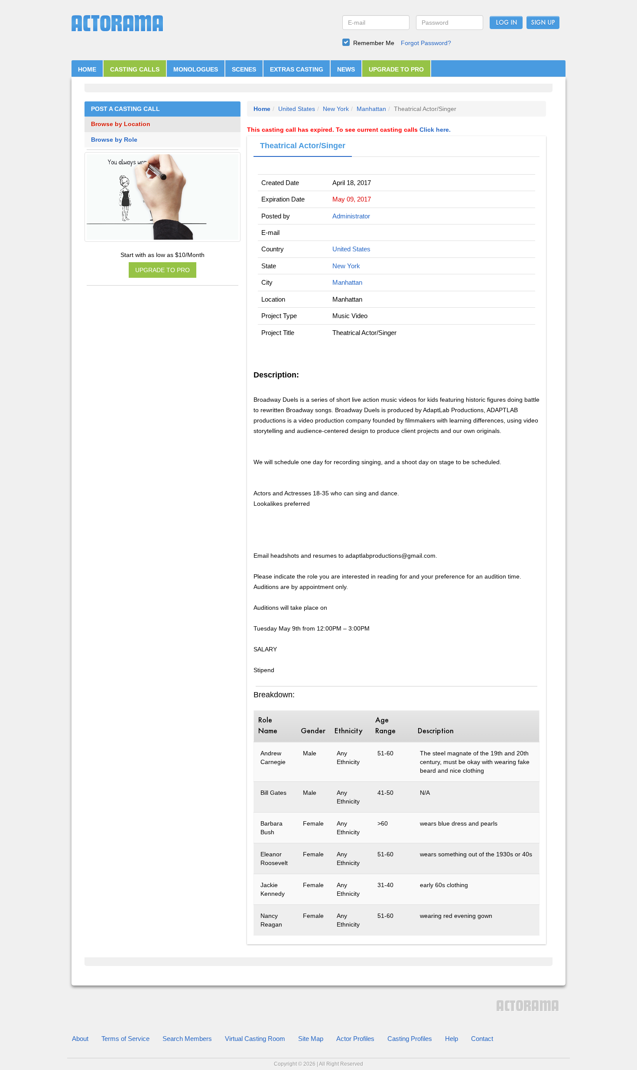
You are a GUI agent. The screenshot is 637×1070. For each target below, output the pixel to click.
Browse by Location (120, 124)
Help (451, 1038)
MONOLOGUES (195, 69)
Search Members (187, 1038)
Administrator (351, 216)
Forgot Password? (426, 42)
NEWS (346, 69)
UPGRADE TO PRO (396, 69)
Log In (506, 23)
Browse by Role (114, 140)
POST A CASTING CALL (125, 109)
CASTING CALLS (134, 69)
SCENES (244, 69)
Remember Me (373, 42)
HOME (87, 69)
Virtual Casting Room (255, 1038)
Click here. (435, 129)
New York (336, 108)
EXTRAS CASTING (296, 69)
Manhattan (371, 108)
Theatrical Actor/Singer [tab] (302, 145)
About (80, 1038)
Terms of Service (125, 1038)
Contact (482, 1038)
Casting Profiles (409, 1038)
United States (296, 108)
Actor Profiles (355, 1038)
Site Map (310, 1038)
